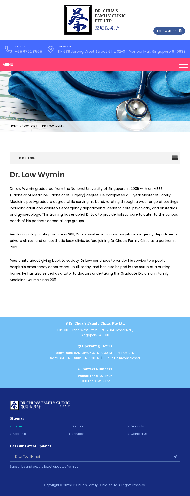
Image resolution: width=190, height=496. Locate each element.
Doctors (77, 426)
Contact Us (139, 434)
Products (137, 426)
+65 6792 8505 (28, 51)
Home (17, 426)
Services (78, 434)
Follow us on (167, 30)
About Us (19, 434)
